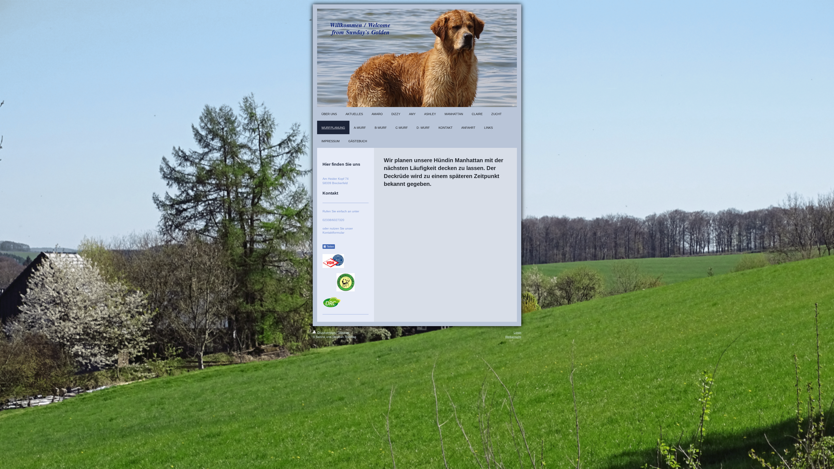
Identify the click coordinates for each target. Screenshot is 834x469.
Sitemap (343, 332)
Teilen (330, 246)
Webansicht (513, 337)
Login (517, 332)
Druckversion (326, 332)
